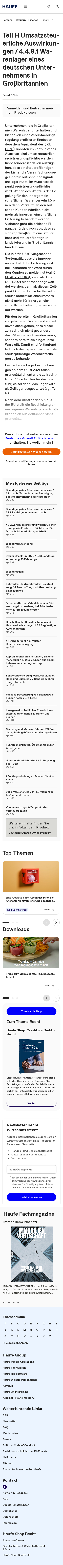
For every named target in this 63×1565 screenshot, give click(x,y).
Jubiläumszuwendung (19, 543)
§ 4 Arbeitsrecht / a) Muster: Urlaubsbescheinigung (23, 642)
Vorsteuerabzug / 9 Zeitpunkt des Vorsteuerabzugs (27, 809)
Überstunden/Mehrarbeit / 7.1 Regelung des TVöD (30, 762)
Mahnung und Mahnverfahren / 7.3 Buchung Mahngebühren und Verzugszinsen (31, 730)
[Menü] (25, 6)
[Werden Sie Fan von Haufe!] (5, 1487)
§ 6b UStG (23, 253)
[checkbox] (9, 1178)
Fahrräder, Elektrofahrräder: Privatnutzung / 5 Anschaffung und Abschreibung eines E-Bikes (31, 587)
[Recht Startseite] (11, 7)
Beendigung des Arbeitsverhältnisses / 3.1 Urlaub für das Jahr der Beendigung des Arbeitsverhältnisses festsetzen (30, 493)
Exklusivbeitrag (17, 909)
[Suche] (49, 6)
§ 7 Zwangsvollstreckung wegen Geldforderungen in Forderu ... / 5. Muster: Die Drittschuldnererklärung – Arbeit (31, 528)
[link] (8, 20)
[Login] (57, 6)
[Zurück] (46, 922)
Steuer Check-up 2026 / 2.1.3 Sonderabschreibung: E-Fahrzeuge (31, 557)
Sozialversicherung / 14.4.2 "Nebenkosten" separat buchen (30, 793)
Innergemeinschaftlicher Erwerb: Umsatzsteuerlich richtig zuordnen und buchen (29, 714)
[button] (31, 451)
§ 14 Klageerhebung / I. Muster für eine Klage (30, 777)
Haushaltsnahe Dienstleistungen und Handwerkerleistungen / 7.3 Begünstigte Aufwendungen (31, 625)
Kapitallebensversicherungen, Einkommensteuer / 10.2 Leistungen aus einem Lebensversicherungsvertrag (30, 660)
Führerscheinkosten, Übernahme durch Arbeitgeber (30, 746)
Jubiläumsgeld (15, 571)
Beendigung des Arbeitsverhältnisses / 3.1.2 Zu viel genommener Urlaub (30, 510)
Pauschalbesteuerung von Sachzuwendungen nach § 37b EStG (30, 696)
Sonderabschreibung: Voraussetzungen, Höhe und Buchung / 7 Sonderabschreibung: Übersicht (30, 679)
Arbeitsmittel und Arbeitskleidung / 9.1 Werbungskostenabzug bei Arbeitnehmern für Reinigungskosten (30, 606)
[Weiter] (56, 922)
